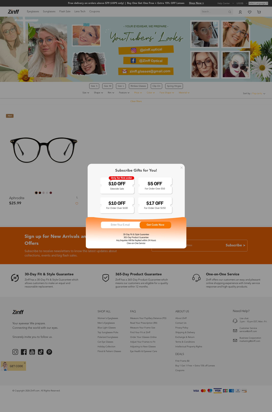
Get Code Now (155, 225)
